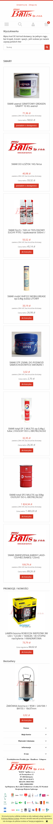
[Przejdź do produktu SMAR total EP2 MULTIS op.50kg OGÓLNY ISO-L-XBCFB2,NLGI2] (26, 476)
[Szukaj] (47, 47)
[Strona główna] (26, 12)
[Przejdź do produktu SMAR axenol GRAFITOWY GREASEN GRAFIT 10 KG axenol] (26, 85)
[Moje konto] (33, 24)
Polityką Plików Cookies (10, 818)
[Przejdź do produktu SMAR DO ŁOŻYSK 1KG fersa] (26, 149)
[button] (6, 24)
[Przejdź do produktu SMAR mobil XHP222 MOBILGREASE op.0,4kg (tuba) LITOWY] (26, 278)
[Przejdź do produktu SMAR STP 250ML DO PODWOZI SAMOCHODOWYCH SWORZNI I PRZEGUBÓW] (26, 344)
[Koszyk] (46, 24)
